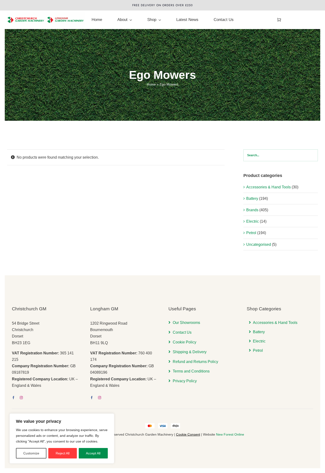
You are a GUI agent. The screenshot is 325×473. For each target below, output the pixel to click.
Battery (252, 198)
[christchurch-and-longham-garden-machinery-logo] (46, 14)
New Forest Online (230, 434)
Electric (252, 221)
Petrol (251, 233)
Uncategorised (258, 244)
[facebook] (13, 397)
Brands (252, 210)
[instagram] (21, 397)
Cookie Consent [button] (188, 434)
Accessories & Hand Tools (268, 187)
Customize (31, 453)
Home (151, 84)
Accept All (93, 453)
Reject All (62, 453)
